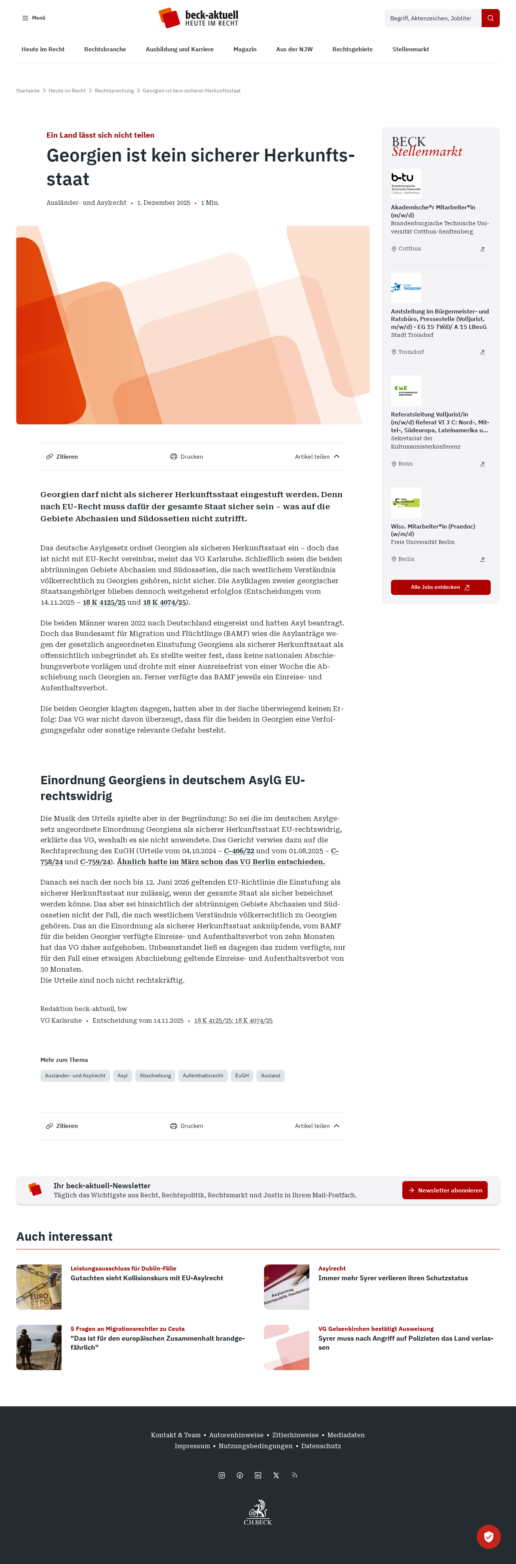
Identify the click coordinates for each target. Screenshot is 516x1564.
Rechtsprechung (114, 90)
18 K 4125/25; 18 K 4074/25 (233, 1020)
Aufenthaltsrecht (203, 1075)
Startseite (28, 90)
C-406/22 (239, 851)
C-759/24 (95, 862)
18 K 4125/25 (103, 602)
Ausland (270, 1075)
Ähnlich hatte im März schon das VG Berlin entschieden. (221, 862)
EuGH (242, 1075)
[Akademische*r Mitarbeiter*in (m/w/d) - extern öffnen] (482, 249)
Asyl (122, 1075)
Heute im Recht (67, 90)
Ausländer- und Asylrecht (75, 1075)
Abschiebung (155, 1075)
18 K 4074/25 (164, 602)
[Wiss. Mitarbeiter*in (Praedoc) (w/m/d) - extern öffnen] (482, 559)
